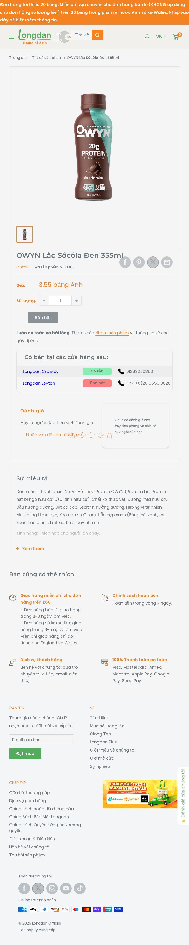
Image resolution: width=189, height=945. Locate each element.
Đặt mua (25, 753)
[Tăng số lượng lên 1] (76, 300)
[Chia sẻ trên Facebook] (125, 262)
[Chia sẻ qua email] (167, 262)
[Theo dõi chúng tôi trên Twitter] (38, 890)
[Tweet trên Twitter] (153, 263)
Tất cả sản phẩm (47, 57)
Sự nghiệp (100, 766)
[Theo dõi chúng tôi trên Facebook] (24, 888)
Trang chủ (18, 57)
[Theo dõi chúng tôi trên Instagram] (52, 888)
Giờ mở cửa (102, 758)
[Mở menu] (11, 37)
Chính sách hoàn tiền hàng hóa (41, 809)
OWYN (22, 267)
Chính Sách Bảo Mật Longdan (39, 817)
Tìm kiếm (99, 717)
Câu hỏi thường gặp (29, 792)
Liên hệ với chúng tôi (29, 847)
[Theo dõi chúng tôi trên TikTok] (80, 888)
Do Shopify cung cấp (37, 930)
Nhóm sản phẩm (112, 333)
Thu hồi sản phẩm (27, 855)
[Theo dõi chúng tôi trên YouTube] (66, 888)
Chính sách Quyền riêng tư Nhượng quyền (45, 827)
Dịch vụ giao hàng (27, 801)
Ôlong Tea (100, 734)
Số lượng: (26, 300)
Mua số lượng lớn (107, 726)
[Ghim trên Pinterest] (139, 262)
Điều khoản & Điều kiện (32, 839)
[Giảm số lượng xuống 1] (44, 300)
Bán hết (43, 317)
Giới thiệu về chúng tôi (112, 750)
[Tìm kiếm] (97, 35)
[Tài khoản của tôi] (147, 36)
